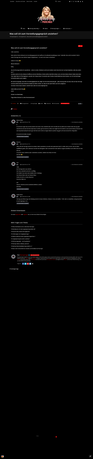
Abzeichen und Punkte (20, 1)
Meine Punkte (29, 1)
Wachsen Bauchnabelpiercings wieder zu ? (22, 246)
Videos (65, 259)
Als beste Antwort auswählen (22, 136)
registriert (25, 214)
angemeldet (18, 214)
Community (68, 28)
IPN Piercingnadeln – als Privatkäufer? (21, 241)
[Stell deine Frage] (90, 456)
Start (23, 28)
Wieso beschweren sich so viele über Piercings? (23, 226)
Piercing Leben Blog (34, 28)
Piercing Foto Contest (51, 259)
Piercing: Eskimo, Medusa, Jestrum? (20, 243)
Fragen (26, 258)
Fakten (46, 28)
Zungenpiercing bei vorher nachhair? (21, 238)
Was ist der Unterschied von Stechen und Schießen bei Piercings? (27, 248)
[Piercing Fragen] (46, 15)
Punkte (18, 259)
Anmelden (12, 1)
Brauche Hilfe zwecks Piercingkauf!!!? (21, 231)
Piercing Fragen (55, 28)
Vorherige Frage (14, 269)
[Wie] (79, 103)
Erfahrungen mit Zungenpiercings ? (20, 234)
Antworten (48, 103)
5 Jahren (41, 103)
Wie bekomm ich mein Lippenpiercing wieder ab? (23, 229)
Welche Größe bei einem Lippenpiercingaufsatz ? (23, 236)
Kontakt (35, 1)
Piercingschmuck (22, 36)
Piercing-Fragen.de (14, 36)
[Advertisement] (46, 444)
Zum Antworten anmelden (77, 122)
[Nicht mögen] (80, 103)
